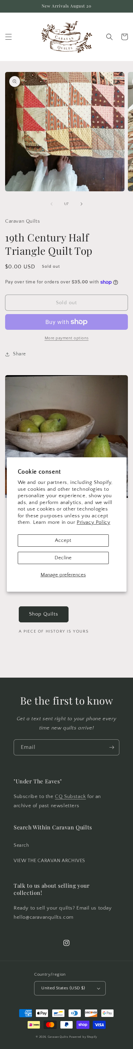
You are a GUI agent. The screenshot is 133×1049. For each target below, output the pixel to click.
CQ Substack (70, 796)
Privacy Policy (93, 522)
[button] (8, 36)
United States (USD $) (63, 988)
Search (21, 845)
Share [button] (19, 354)
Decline (63, 558)
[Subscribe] (111, 747)
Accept (63, 540)
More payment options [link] (67, 338)
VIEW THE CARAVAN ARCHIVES (49, 860)
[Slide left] (51, 203)
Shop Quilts (43, 614)
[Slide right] (81, 203)
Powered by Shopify (83, 1036)
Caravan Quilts (58, 1036)
